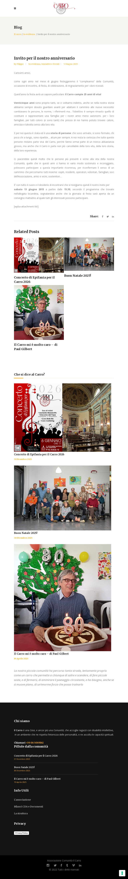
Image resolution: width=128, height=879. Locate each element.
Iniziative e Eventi (50, 64)
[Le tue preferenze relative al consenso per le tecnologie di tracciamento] (122, 873)
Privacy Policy (21, 833)
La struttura (21, 813)
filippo (20, 64)
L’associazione (22, 799)
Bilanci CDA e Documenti (28, 806)
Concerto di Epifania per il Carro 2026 (39, 454)
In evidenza (29, 34)
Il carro (17, 34)
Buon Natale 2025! (25, 533)
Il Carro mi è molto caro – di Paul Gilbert (41, 653)
